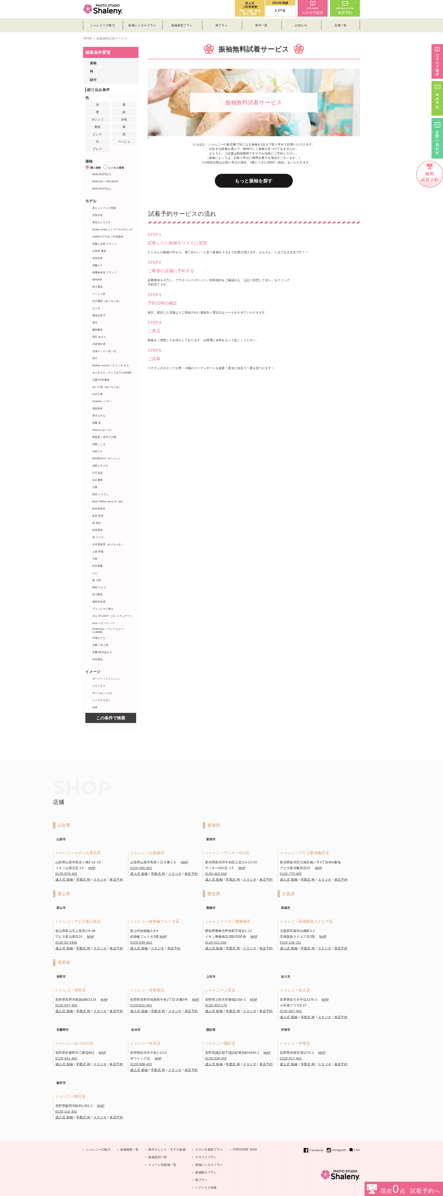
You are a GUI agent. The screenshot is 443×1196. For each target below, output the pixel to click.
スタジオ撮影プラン (209, 1149)
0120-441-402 (66, 1058)
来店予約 (345, 11)
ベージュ (124, 141)
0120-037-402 (66, 1005)
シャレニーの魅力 (98, 1149)
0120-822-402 (141, 1005)
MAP (92, 868)
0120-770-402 (291, 874)
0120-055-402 (141, 868)
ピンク (97, 134)
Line (357, 1149)
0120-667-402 (291, 1011)
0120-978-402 (66, 874)
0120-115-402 (66, 1111)
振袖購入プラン (206, 1172)
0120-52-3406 (66, 942)
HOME (88, 38)
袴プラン (201, 1180)
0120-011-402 (216, 942)
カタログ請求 (312, 11)
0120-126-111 (290, 942)
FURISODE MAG (245, 1149)
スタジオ (100, 879)
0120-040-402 (141, 942)
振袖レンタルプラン (209, 1164)
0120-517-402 (291, 1058)
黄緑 (97, 127)
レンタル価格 (116, 167)
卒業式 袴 (83, 879)
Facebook (316, 1150)
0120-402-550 (216, 874)
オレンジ (97, 119)
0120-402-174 (216, 1005)
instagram (339, 1150)
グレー (97, 149)
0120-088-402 (141, 1064)
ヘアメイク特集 (206, 1187)
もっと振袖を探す (253, 180)
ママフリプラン (206, 1157)
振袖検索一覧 (129, 1149)
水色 (124, 119)
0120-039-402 (216, 1058)
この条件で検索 (110, 718)
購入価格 (95, 167)
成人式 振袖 (64, 879)
